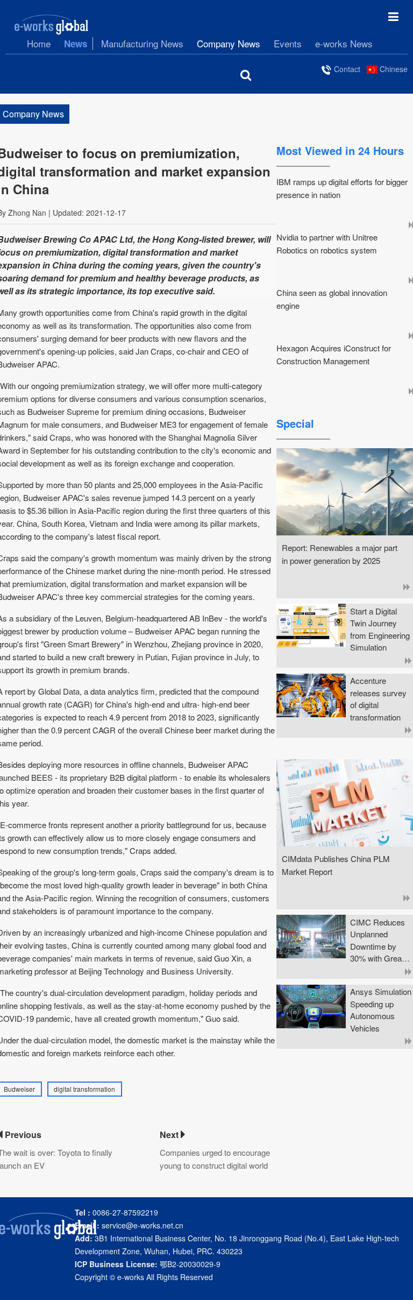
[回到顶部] (399, 1286)
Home (39, 43)
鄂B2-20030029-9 (147, 1264)
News (75, 43)
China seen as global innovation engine (331, 299)
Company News (228, 43)
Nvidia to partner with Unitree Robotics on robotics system (327, 243)
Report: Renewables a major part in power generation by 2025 (339, 554)
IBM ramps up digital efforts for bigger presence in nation (342, 188)
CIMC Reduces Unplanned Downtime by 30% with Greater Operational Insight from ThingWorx (380, 940)
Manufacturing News (142, 43)
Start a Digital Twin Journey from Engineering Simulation (380, 629)
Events (288, 43)
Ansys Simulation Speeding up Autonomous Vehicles (380, 1010)
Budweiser (19, 1088)
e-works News (344, 43)
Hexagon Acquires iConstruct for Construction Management (333, 354)
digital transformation (84, 1088)
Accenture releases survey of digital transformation (378, 699)
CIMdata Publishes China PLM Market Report (336, 865)
